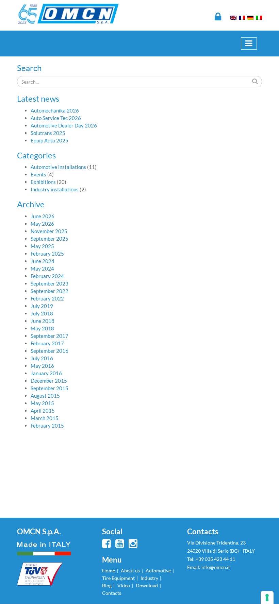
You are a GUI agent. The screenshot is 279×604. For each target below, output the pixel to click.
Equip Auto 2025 (49, 140)
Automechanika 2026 (55, 110)
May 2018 (42, 328)
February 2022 (47, 298)
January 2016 (46, 373)
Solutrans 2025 (48, 133)
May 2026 (42, 224)
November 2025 (49, 231)
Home (108, 570)
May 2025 (42, 246)
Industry (149, 578)
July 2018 (42, 313)
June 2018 (42, 321)
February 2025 (47, 254)
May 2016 (42, 366)
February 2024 (47, 276)
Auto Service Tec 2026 (56, 118)
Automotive (158, 570)
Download (147, 585)
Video (123, 585)
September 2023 (49, 283)
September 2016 (49, 351)
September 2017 (49, 336)
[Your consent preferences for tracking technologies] (267, 597)
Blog (107, 585)
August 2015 (45, 396)
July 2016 (42, 358)
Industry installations (55, 189)
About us (130, 570)
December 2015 (49, 381)
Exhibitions (43, 182)
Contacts (111, 593)
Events (38, 174)
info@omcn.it (215, 567)
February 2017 (47, 343)
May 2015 (42, 403)
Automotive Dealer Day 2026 (64, 125)
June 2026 (42, 216)
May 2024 (42, 268)
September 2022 (49, 291)
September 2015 (49, 388)
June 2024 (42, 261)
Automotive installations (58, 167)
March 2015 (45, 418)
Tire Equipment (118, 578)
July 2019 (42, 306)
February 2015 (47, 425)
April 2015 (43, 411)
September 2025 (49, 239)
